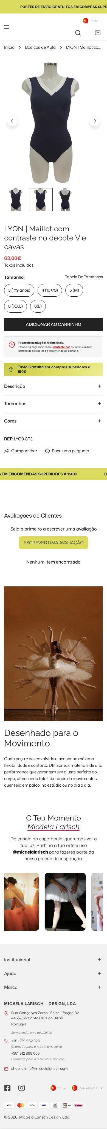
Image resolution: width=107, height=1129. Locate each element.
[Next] (94, 120)
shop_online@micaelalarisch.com (39, 1068)
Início (9, 47)
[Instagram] (22, 1088)
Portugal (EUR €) (89, 1088)
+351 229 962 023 (25, 1040)
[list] (53, 120)
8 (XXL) (15, 306)
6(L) (38, 306)
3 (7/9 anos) (19, 290)
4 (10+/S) (50, 290)
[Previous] (12, 120)
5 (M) (74, 290)
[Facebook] (7, 1088)
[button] (98, 33)
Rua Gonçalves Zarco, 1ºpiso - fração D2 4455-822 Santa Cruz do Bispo (45, 1018)
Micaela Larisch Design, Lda (44, 1117)
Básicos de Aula (40, 47)
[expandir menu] (6, 27)
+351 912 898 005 (25, 1053)
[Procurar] (78, 33)
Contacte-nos (61, 347)
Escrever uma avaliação (54, 543)
